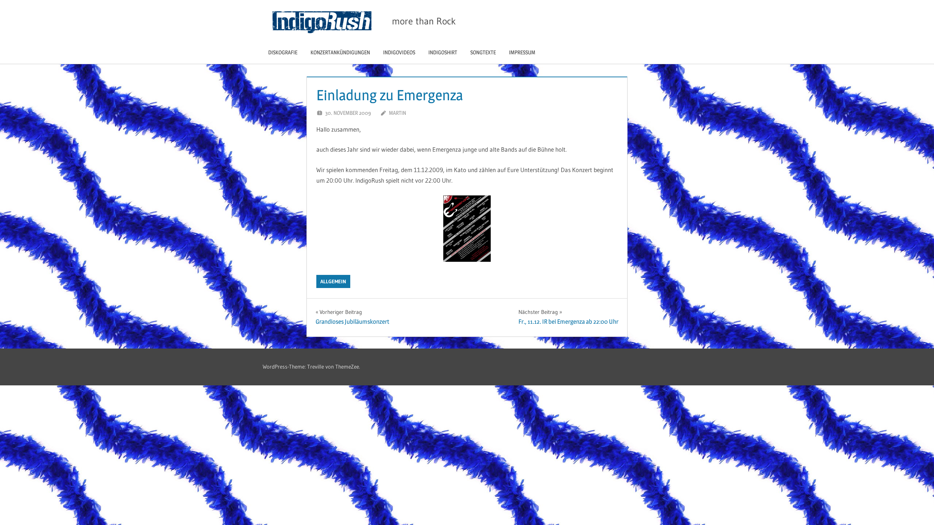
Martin (397, 112)
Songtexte (483, 52)
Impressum (522, 52)
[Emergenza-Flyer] (467, 259)
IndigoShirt (442, 52)
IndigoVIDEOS (399, 52)
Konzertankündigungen (340, 52)
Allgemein (333, 281)
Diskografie (282, 52)
